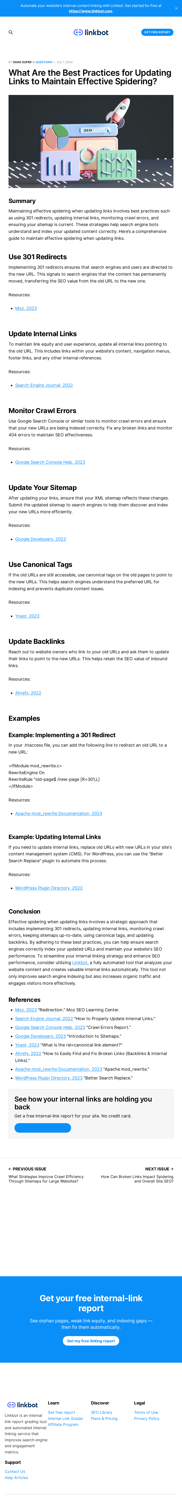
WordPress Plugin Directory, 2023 (48, 888)
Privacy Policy (146, 1418)
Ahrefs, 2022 (28, 692)
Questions (44, 62)
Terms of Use (146, 1412)
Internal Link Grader (65, 1418)
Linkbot (79, 962)
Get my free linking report (43, 1128)
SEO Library (101, 1412)
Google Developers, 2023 (40, 539)
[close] (176, 8)
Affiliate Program (63, 1424)
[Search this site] (10, 32)
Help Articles (16, 1477)
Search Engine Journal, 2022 (44, 385)
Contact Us (15, 1471)
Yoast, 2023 (27, 615)
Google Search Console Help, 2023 (50, 462)
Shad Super (22, 62)
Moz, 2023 (26, 308)
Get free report (157, 32)
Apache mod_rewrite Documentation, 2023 (58, 813)
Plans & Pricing (104, 1418)
